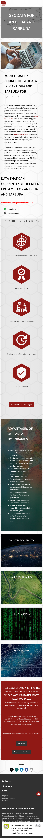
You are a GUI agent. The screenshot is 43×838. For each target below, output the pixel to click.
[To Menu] (38, 3)
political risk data (21, 134)
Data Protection (8, 798)
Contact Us (21, 743)
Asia (5, 545)
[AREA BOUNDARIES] (21, 587)
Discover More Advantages (21, 405)
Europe (6, 543)
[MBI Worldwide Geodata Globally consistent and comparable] (3, 3)
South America (29, 543)
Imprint (5, 796)
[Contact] (38, 793)
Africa (18, 545)
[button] (12, 770)
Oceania (11, 545)
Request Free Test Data (21, 752)
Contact (5, 801)
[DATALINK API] (21, 660)
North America (16, 543)
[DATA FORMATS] (21, 624)
